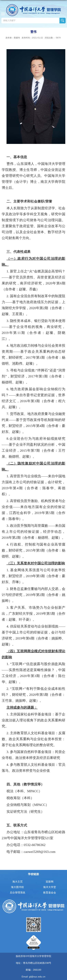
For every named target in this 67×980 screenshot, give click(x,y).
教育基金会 (49, 892)
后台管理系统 (17, 892)
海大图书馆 (17, 887)
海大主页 (17, 881)
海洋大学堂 (49, 887)
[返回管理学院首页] (33, 10)
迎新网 (49, 881)
